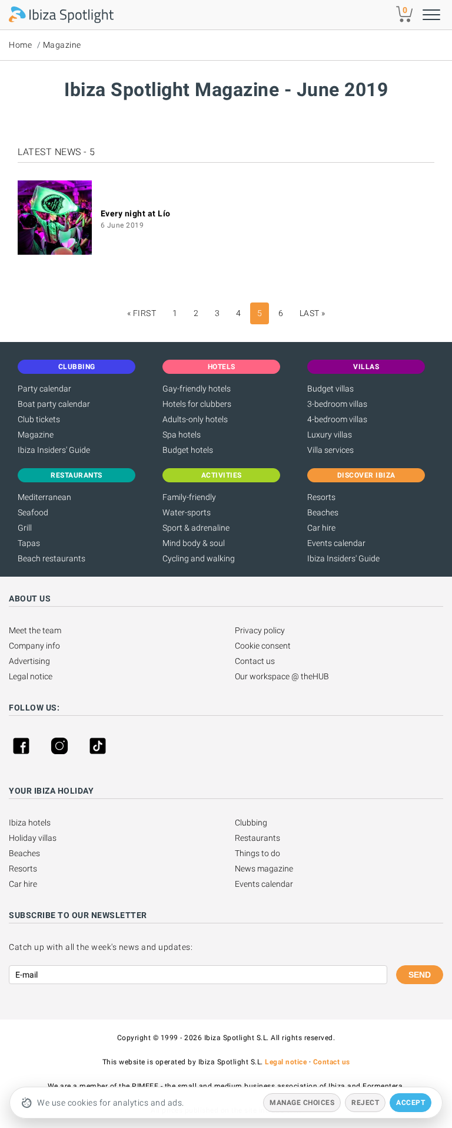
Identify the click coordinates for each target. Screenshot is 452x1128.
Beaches (322, 512)
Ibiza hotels (30, 822)
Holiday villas (32, 838)
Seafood (33, 512)
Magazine (62, 45)
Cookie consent (263, 645)
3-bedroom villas (337, 404)
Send (419, 974)
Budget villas (330, 388)
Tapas (29, 543)
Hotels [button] (221, 367)
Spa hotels (181, 434)
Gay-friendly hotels (196, 388)
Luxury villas (329, 434)
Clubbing (251, 822)
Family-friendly (189, 497)
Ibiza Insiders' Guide (54, 450)
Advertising (29, 661)
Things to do (257, 853)
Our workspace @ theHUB (282, 676)
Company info (34, 645)
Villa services (330, 450)
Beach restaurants (51, 558)
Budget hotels (187, 450)
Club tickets (39, 419)
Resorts (321, 497)
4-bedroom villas (337, 419)
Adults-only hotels (195, 419)
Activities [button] (221, 475)
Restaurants (257, 838)
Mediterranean (44, 497)
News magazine (264, 868)
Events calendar (336, 543)
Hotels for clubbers (196, 404)
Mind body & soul (193, 543)
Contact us (255, 661)
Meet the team (35, 630)
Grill (25, 527)
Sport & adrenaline (196, 527)
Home (20, 45)
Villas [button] (366, 367)
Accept (410, 1103)
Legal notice (30, 676)
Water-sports (186, 512)
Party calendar (44, 388)
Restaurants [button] (76, 475)
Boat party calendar (54, 404)
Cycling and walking (198, 558)
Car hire (321, 527)
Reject (365, 1103)
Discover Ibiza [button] (366, 475)
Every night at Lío (136, 213)
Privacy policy (260, 630)
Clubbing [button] (76, 367)
